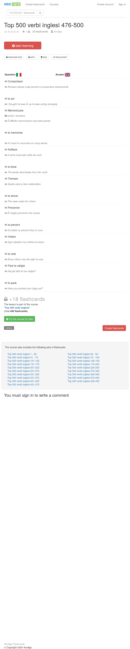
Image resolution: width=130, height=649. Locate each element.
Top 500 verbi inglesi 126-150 (83, 360)
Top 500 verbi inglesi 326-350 (83, 374)
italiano (9, 327)
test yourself (61, 56)
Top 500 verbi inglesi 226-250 (83, 367)
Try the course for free (20, 319)
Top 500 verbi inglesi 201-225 (23, 367)
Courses (54, 4)
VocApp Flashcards (14, 644)
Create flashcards (35, 4)
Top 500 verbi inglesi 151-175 (23, 364)
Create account (105, 4)
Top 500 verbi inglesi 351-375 (23, 377)
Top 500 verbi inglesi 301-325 (23, 374)
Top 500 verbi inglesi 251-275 (23, 371)
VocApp (58, 31)
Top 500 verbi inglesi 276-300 (83, 371)
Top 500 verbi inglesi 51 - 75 (22, 357)
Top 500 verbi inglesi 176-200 (83, 364)
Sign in (122, 4)
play (44, 56)
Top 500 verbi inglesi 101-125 (23, 360)
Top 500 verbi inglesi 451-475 (23, 384)
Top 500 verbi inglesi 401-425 (23, 381)
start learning (24, 45)
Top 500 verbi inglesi (17, 307)
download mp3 (15, 56)
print (32, 56)
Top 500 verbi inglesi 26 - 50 (83, 354)
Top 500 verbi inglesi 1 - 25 (22, 354)
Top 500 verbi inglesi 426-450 (83, 381)
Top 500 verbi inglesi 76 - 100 (83, 357)
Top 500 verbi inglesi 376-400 (83, 377)
